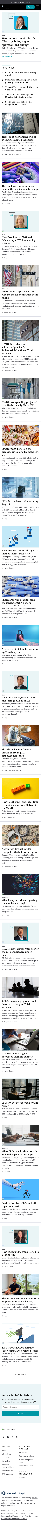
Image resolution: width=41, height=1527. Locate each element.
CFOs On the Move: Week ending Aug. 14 (20, 502)
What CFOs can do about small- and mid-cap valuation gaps (19, 1153)
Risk (4, 664)
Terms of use (18, 1516)
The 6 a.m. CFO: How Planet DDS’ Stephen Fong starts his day (20, 1300)
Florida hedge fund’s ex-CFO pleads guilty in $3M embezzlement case (17, 752)
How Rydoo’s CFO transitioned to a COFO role (20, 1253)
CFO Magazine (7, 1474)
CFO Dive (23, 1478)
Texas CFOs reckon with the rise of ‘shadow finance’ (22, 88)
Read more (7, 56)
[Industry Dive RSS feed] (17, 1437)
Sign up (30, 7)
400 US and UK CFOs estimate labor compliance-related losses (20, 1349)
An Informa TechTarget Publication (20, 2)
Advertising (23, 1452)
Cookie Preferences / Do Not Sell (14, 1519)
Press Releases (7, 1470)
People (5, 469)
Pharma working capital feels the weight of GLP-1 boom (18, 601)
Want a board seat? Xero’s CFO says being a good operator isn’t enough (18, 41)
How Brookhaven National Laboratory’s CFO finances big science (19, 240)
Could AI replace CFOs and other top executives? (20, 1204)
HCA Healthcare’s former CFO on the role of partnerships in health (20, 952)
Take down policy (31, 1516)
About (4, 1450)
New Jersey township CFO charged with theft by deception (20, 850)
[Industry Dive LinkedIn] (3, 1437)
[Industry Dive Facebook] (8, 1437)
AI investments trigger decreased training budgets (17, 1055)
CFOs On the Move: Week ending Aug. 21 (21, 73)
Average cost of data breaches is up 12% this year (20, 650)
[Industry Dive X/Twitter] (12, 1437)
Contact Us (6, 1457)
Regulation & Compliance (12, 154)
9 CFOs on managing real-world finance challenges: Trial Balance (19, 1004)
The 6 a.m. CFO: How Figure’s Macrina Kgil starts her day (19, 95)
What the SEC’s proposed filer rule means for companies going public (20, 294)
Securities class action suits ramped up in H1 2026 (18, 103)
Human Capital (8, 417)
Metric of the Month (10, 817)
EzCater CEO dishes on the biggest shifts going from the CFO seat (20, 452)
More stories (19, 1374)
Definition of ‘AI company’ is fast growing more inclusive (21, 81)
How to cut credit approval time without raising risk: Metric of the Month (20, 805)
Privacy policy (6, 1516)
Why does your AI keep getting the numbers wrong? (19, 902)
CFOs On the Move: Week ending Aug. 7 (20, 1104)
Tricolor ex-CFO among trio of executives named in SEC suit (19, 138)
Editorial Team (7, 1454)
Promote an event (26, 1466)
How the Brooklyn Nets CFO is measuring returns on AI (19, 699)
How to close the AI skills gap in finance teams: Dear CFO (20, 552)
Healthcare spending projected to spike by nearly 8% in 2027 (19, 404)
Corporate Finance (10, 258)
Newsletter (6, 1461)
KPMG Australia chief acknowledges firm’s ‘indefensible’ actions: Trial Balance (17, 348)
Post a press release (26, 1456)
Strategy (6, 203)
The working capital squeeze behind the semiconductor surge (20, 187)
